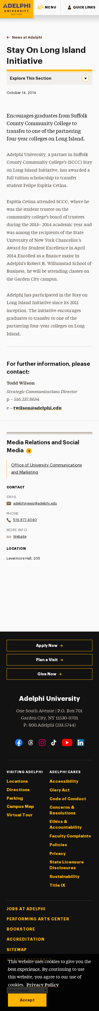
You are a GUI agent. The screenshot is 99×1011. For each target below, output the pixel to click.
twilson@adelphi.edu (37, 408)
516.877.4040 (25, 520)
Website (19, 536)
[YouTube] (67, 742)
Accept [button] (27, 1000)
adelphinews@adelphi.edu (35, 503)
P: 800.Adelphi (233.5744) (49, 725)
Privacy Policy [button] (42, 984)
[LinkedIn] (80, 742)
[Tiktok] (53, 742)
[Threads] (30, 742)
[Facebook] (19, 742)
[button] (47, 7)
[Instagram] (42, 742)
